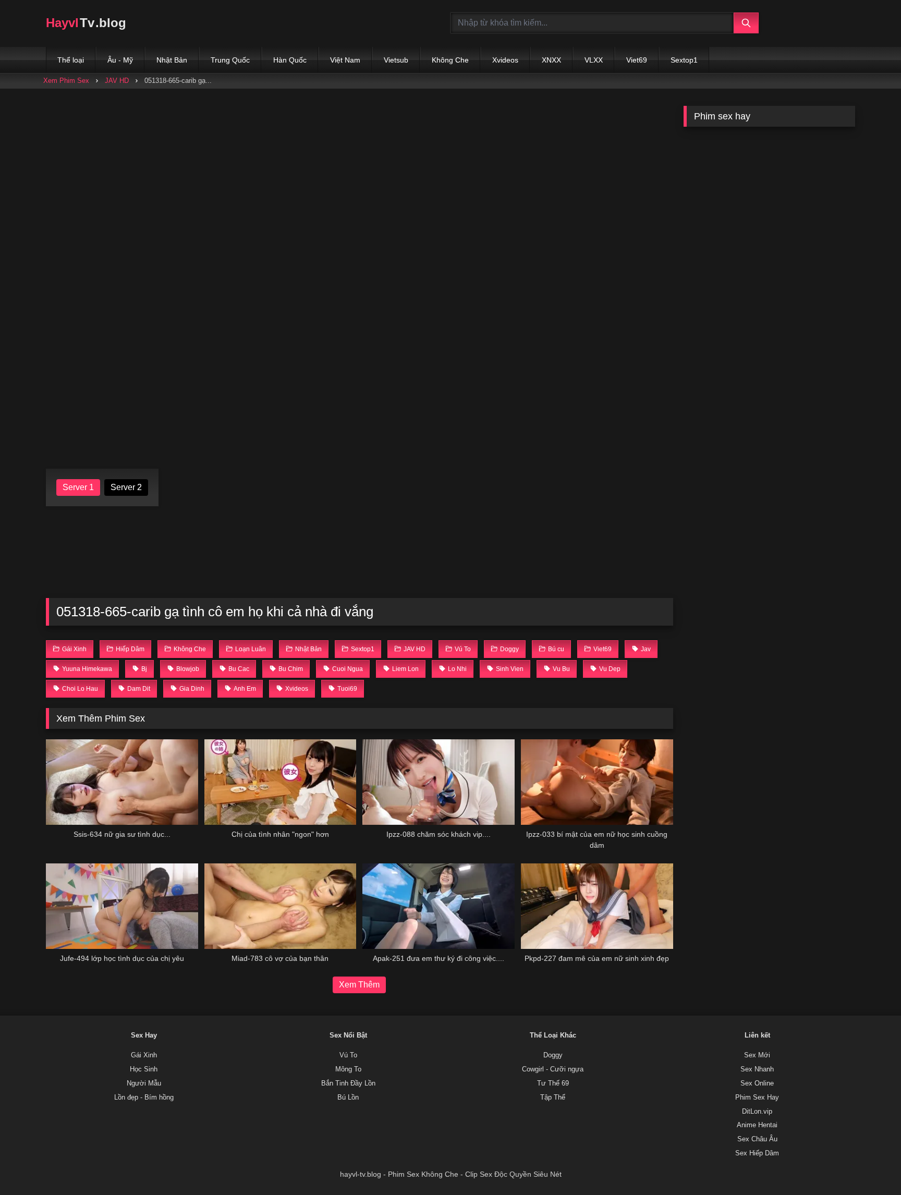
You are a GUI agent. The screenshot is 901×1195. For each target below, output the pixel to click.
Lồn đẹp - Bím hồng (144, 1097)
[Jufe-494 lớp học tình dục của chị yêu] (122, 906)
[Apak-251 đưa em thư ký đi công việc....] (438, 906)
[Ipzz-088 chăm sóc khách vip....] (438, 782)
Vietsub (396, 60)
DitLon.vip (757, 1111)
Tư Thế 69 (553, 1083)
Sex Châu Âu (757, 1139)
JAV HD (117, 80)
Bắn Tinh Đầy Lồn (348, 1083)
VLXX (594, 60)
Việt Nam (345, 60)
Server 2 (126, 487)
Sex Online (757, 1083)
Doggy (553, 1055)
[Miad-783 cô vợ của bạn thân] (280, 906)
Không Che (450, 60)
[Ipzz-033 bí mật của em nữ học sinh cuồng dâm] (597, 782)
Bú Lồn (348, 1097)
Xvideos (505, 60)
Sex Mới (757, 1055)
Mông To (348, 1069)
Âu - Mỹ (120, 60)
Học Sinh (143, 1069)
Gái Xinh (144, 1055)
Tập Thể (552, 1097)
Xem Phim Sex (66, 80)
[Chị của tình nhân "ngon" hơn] (280, 782)
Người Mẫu (144, 1083)
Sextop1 (684, 60)
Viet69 (636, 60)
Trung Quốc (230, 60)
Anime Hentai (757, 1125)
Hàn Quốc (290, 60)
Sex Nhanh (757, 1069)
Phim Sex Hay (757, 1097)
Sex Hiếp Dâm (757, 1153)
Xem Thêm (359, 984)
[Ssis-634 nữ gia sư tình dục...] (122, 782)
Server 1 (78, 487)
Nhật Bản (171, 60)
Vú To (348, 1055)
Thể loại (70, 60)
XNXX (551, 60)
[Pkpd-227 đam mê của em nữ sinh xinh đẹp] (597, 906)
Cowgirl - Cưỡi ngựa (552, 1069)
